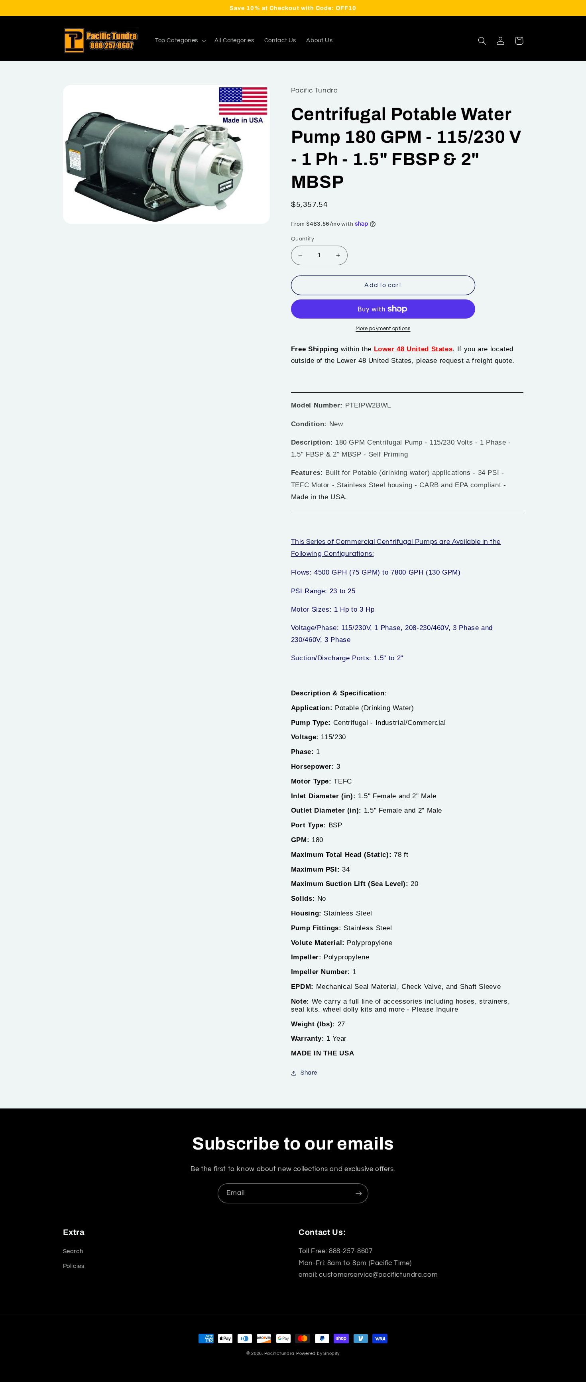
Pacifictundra (279, 1353)
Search (73, 1251)
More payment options (383, 328)
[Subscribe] (359, 1193)
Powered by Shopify (318, 1353)
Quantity (302, 239)
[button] (179, 40)
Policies (74, 1266)
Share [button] (309, 1073)
